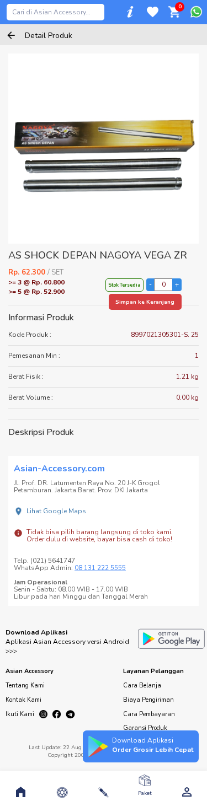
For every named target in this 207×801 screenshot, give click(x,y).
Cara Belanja (142, 685)
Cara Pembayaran (149, 714)
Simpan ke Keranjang (144, 302)
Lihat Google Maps (56, 511)
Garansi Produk (145, 728)
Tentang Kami (25, 685)
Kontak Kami (23, 700)
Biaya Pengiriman (148, 700)
